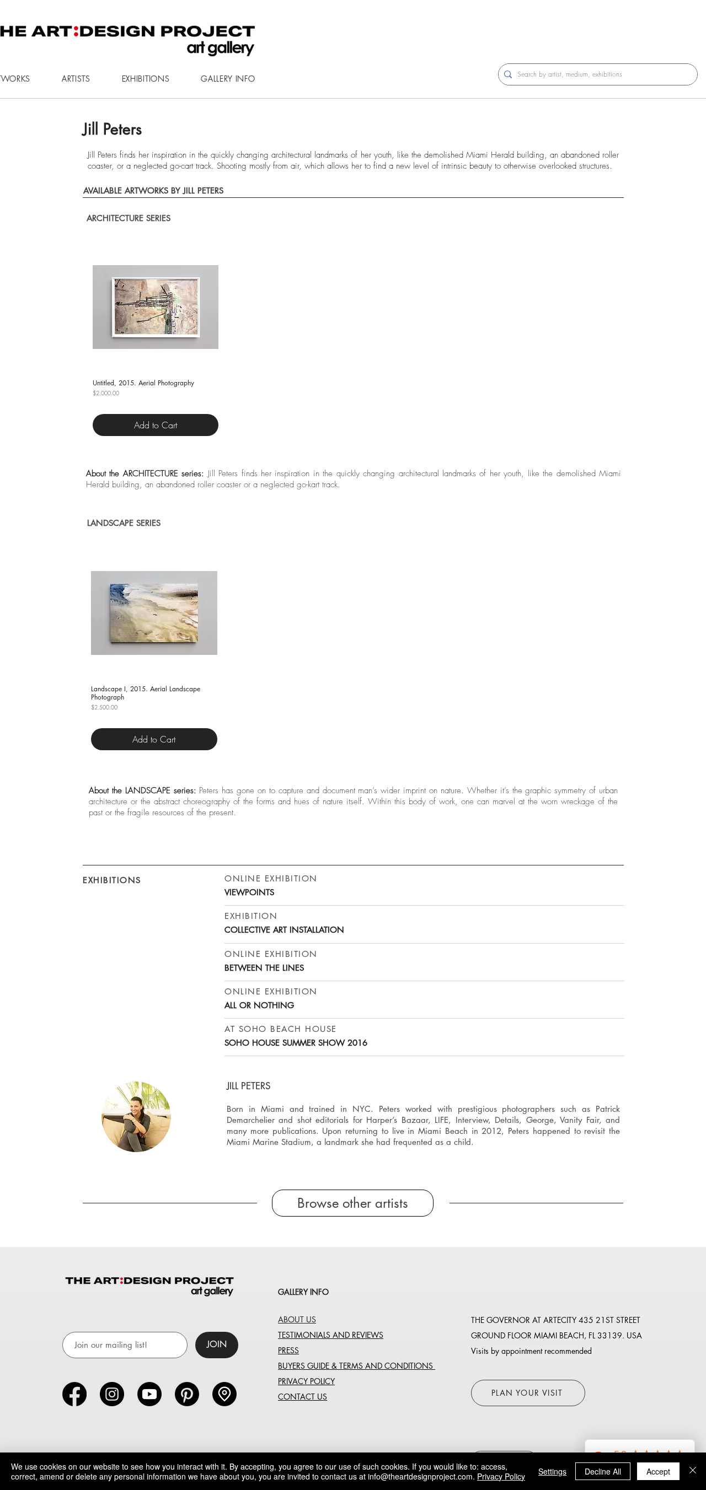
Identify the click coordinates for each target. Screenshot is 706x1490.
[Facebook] (74, 1394)
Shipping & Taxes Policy (114, 404)
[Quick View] (155, 307)
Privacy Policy (501, 1476)
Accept (658, 1471)
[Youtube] (149, 1394)
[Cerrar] (692, 1471)
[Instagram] (112, 1394)
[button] (76, 78)
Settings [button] (552, 1471)
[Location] (224, 1394)
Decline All (603, 1471)
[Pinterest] (187, 1394)
